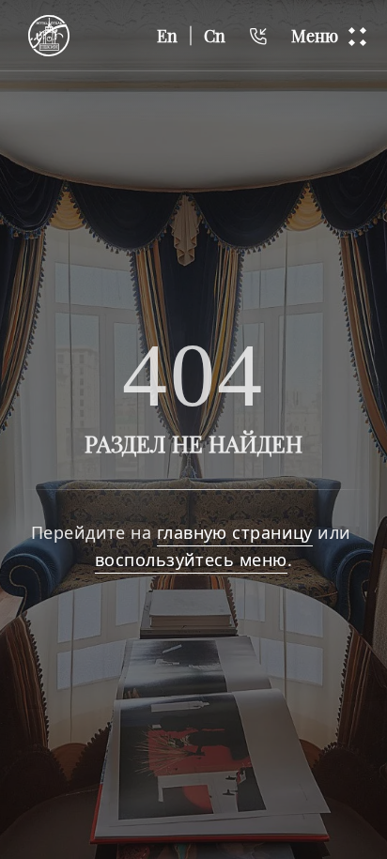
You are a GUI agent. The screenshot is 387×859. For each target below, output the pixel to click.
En (167, 35)
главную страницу (235, 532)
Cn (214, 35)
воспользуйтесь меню (191, 559)
